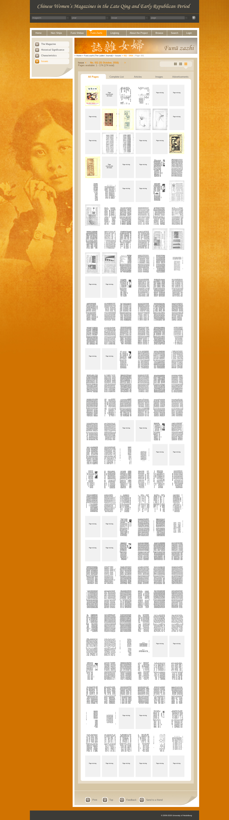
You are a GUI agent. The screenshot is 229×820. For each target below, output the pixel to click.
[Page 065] (160, 345)
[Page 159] (126, 728)
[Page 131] (160, 608)
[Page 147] (126, 680)
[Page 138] (176, 632)
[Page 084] (176, 416)
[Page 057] (126, 321)
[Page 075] (126, 392)
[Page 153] (126, 704)
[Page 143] (160, 656)
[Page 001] (92, 105)
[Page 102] (176, 488)
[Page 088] (143, 440)
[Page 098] (109, 488)
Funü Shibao (77, 33)
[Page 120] (176, 560)
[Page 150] (176, 680)
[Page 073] (92, 392)
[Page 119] (160, 560)
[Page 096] (176, 464)
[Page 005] (160, 105)
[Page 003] (126, 105)
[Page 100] (143, 488)
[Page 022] (143, 177)
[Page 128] (109, 608)
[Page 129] (126, 608)
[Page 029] (160, 201)
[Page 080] (109, 416)
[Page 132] (176, 608)
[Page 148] (143, 680)
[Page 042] (176, 249)
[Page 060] (176, 321)
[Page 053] (160, 297)
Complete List (116, 76)
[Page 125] (160, 584)
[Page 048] (176, 273)
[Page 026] (109, 201)
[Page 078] (176, 392)
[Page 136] (143, 632)
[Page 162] (176, 728)
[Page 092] (109, 464)
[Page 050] (109, 297)
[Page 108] (176, 512)
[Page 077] (160, 392)
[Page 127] (92, 608)
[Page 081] (126, 416)
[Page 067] (92, 369)
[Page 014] (109, 153)
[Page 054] (176, 297)
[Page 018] (176, 153)
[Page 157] (92, 728)
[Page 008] (109, 129)
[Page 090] (176, 440)
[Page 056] (109, 321)
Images (159, 76)
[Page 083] (160, 416)
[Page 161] (160, 728)
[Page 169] (92, 776)
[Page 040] (143, 249)
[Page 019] (92, 177)
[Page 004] (143, 105)
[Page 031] (92, 225)
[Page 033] (126, 225)
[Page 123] (126, 584)
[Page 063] (126, 345)
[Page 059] (160, 321)
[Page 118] (143, 560)
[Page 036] (176, 225)
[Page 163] (92, 752)
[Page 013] (92, 153)
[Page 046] (143, 273)
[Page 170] (109, 776)
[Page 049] (92, 297)
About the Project (139, 33)
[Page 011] (160, 129)
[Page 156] (176, 704)
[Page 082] (143, 416)
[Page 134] (109, 632)
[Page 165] (126, 752)
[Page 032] (109, 225)
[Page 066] (176, 345)
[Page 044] (109, 273)
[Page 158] (109, 728)
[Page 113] (160, 536)
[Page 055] (92, 321)
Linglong (114, 33)
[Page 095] (160, 464)
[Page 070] (143, 369)
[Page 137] (160, 632)
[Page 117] (126, 560)
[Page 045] (126, 273)
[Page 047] (160, 273)
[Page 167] (160, 752)
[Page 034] (143, 225)
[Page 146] (109, 680)
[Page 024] (176, 177)
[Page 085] (92, 440)
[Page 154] (143, 704)
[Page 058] (143, 321)
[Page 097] (92, 488)
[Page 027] (126, 201)
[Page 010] (143, 129)
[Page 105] (126, 512)
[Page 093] (126, 464)
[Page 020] (109, 177)
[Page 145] (92, 680)
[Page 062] (109, 345)
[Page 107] (160, 512)
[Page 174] (176, 776)
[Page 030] (176, 201)
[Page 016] (143, 153)
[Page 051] (126, 297)
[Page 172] (143, 776)
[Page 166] (143, 752)
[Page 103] (92, 512)
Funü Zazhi (96, 33)
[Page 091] (92, 464)
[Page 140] (109, 656)
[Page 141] (126, 656)
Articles (138, 76)
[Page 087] (126, 440)
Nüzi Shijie (56, 33)
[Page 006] (176, 105)
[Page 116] (109, 560)
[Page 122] (109, 584)
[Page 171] (126, 776)
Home (38, 33)
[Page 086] (109, 440)
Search (174, 33)
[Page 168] (176, 752)
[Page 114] (176, 536)
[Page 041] (160, 249)
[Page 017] (160, 153)
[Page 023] (160, 177)
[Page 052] (143, 297)
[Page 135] (126, 632)
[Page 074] (109, 392)
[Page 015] (126, 153)
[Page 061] (92, 345)
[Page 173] (160, 776)
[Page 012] (176, 129)
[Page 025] (92, 201)
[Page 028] (143, 201)
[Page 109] (92, 536)
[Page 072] (176, 369)
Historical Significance (52, 49)
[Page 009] (126, 129)
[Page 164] (109, 752)
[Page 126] (176, 584)
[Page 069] (126, 369)
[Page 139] (92, 656)
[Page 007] (92, 129)
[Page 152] (109, 704)
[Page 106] (143, 512)
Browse (159, 33)
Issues (44, 61)
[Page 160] (143, 728)
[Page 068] (109, 369)
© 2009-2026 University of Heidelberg (176, 815)
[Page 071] (160, 369)
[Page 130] (143, 608)
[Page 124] (143, 584)
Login (189, 33)
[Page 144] (176, 656)
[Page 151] (92, 704)
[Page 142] (143, 656)
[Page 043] (92, 273)
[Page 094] (143, 464)
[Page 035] (160, 225)
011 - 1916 (128, 56)
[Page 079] (92, 416)
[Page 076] (143, 392)
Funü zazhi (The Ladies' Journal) (98, 56)
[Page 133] (92, 632)
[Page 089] (160, 440)
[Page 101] (160, 488)
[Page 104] (109, 512)
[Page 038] (109, 249)
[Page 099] (126, 488)
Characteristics (49, 55)
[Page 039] (126, 249)
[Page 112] (143, 536)
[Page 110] (109, 536)
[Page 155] (160, 704)
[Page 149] (160, 680)
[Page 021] (126, 177)
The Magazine (48, 44)
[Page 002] (109, 105)
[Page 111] (126, 536)
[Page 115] (92, 560)
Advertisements (180, 76)
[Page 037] (92, 249)
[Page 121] (92, 584)
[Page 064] (143, 345)
